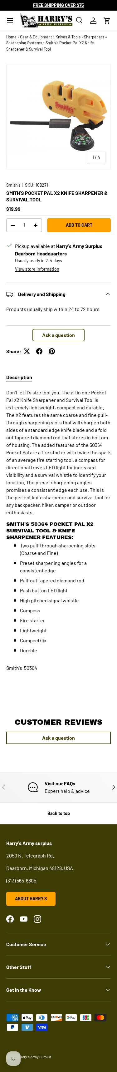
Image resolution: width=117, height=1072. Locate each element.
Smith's (13, 185)
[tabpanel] (58, 521)
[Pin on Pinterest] (52, 351)
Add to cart (79, 225)
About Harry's (31, 898)
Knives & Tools (68, 36)
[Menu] (10, 20)
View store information (37, 269)
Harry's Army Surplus (34, 1057)
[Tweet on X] (27, 351)
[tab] (19, 377)
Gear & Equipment (36, 36)
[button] (107, 20)
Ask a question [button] (58, 335)
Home (11, 36)
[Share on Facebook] (39, 351)
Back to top (58, 813)
